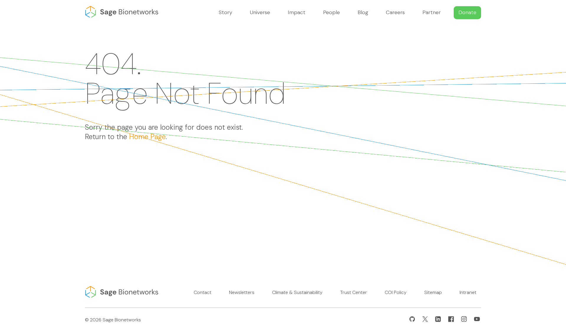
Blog (363, 12)
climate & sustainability (297, 292)
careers (395, 12)
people (331, 12)
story (225, 12)
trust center (353, 292)
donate (467, 12)
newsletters (241, 292)
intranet (468, 292)
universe (260, 12)
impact (296, 12)
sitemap (433, 292)
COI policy (396, 292)
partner (431, 12)
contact (202, 292)
